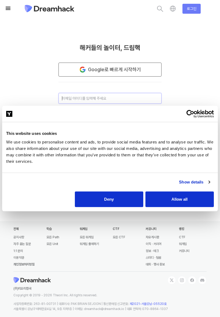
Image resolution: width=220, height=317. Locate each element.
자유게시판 (152, 237)
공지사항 (18, 237)
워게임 (183, 244)
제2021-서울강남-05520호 (148, 304)
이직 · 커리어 (153, 244)
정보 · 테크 (152, 251)
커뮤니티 (184, 251)
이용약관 (18, 258)
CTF (182, 237)
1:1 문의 (18, 251)
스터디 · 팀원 (153, 258)
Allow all (179, 199)
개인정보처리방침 (24, 264)
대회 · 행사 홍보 (155, 264)
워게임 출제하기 (89, 244)
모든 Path (52, 237)
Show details (191, 182)
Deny (109, 199)
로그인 (191, 8)
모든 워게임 (87, 237)
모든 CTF (119, 237)
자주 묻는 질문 (22, 244)
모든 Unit (52, 244)
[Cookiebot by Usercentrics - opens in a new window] (190, 114)
